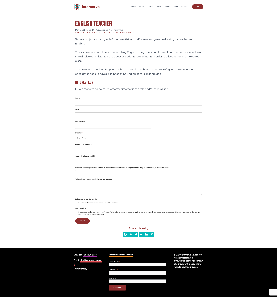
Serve (158, 7)
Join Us (167, 7)
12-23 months (118, 32)
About (141, 7)
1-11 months (104, 32)
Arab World (80, 32)
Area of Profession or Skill (85, 156)
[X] (151, 234)
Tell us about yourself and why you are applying (94, 179)
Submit (82, 221)
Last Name (113, 278)
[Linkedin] (146, 234)
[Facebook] (125, 234)
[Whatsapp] (130, 234)
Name (78, 98)
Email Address (114, 261)
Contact (184, 7)
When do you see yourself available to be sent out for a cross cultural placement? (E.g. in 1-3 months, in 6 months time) (122, 167)
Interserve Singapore (191, 255)
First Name (113, 270)
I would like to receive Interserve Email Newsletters (98, 203)
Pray (176, 7)
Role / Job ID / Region (84, 144)
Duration (79, 133)
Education (92, 32)
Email (77, 110)
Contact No (80, 121)
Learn (150, 7)
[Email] (141, 234)
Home (133, 7)
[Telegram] (135, 234)
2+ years (130, 32)
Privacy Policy (80, 269)
